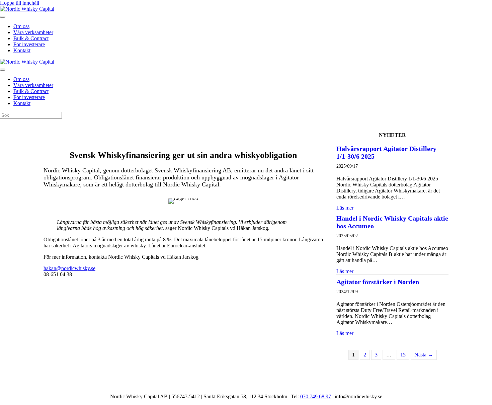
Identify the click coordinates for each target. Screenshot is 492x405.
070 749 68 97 (315, 396)
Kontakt (21, 50)
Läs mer (344, 208)
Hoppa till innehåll (19, 3)
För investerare (29, 44)
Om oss (21, 26)
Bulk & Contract (31, 38)
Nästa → (423, 354)
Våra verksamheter (33, 32)
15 (403, 354)
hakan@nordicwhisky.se (69, 268)
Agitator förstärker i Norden (377, 282)
